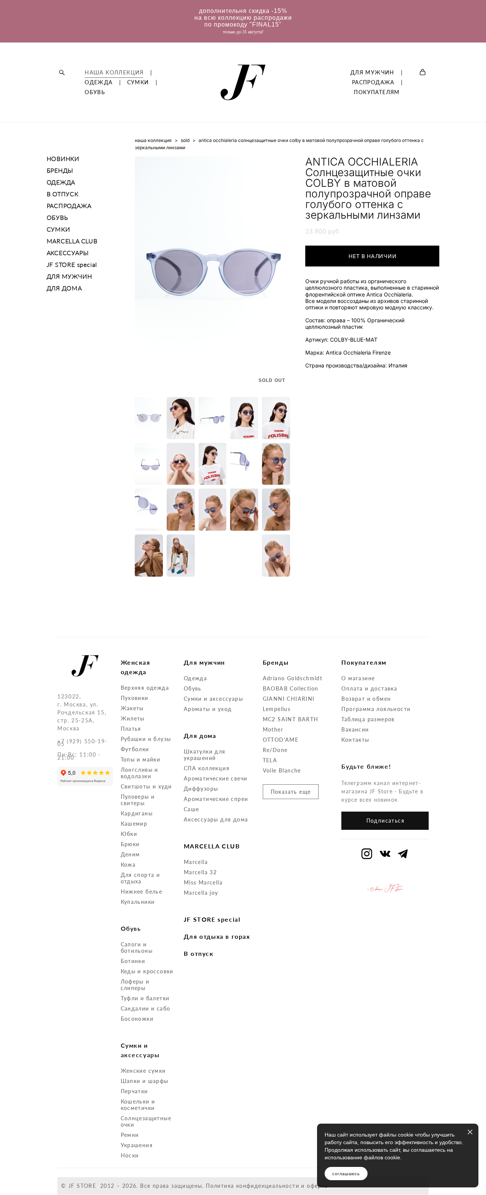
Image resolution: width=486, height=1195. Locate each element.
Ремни (130, 1135)
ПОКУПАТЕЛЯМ (376, 92)
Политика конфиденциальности (252, 1185)
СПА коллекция (206, 768)
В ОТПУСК (63, 193)
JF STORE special (72, 264)
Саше (191, 809)
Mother (273, 729)
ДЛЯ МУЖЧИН (372, 72)
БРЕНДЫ (60, 170)
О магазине (358, 678)
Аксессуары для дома (216, 819)
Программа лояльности (375, 709)
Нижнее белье (142, 891)
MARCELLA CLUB (72, 240)
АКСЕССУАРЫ (68, 252)
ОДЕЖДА (98, 82)
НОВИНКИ (63, 158)
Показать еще (291, 791)
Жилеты (133, 718)
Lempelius (277, 709)
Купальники (138, 902)
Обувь (193, 688)
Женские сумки (143, 1070)
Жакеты (132, 708)
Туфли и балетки (145, 998)
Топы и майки (141, 759)
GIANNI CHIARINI (289, 698)
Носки (130, 1155)
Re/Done (275, 750)
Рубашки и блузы (146, 739)
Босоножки (137, 1018)
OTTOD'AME (281, 739)
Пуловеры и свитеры (138, 799)
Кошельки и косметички (138, 1104)
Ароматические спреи (216, 799)
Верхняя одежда (145, 687)
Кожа (128, 864)
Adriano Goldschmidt (293, 678)
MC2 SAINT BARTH (291, 719)
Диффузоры (201, 788)
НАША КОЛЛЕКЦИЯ (114, 72)
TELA (270, 760)
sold (185, 140)
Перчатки (134, 1091)
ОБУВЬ (95, 92)
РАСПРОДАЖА (373, 82)
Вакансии (355, 729)
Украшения (137, 1145)
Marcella (196, 862)
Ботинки (133, 961)
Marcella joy (201, 892)
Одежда (195, 678)
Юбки (129, 834)
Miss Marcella (203, 882)
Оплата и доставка (369, 688)
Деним (130, 854)
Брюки (130, 844)
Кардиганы (137, 813)
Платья (131, 728)
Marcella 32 (200, 872)
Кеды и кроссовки (147, 971)
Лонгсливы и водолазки (139, 772)
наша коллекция (153, 140)
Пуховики (134, 698)
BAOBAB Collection (291, 688)
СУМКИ (138, 82)
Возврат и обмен (366, 698)
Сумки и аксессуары (213, 698)
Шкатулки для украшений (205, 754)
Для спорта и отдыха (140, 878)
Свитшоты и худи (146, 786)
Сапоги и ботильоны (137, 947)
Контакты (355, 739)
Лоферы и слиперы (135, 984)
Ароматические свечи (216, 778)
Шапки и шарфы (145, 1081)
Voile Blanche (282, 770)
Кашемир (134, 823)
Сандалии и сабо (145, 1008)
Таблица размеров (367, 719)
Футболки (135, 749)
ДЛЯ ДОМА (64, 288)
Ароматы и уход (208, 709)
